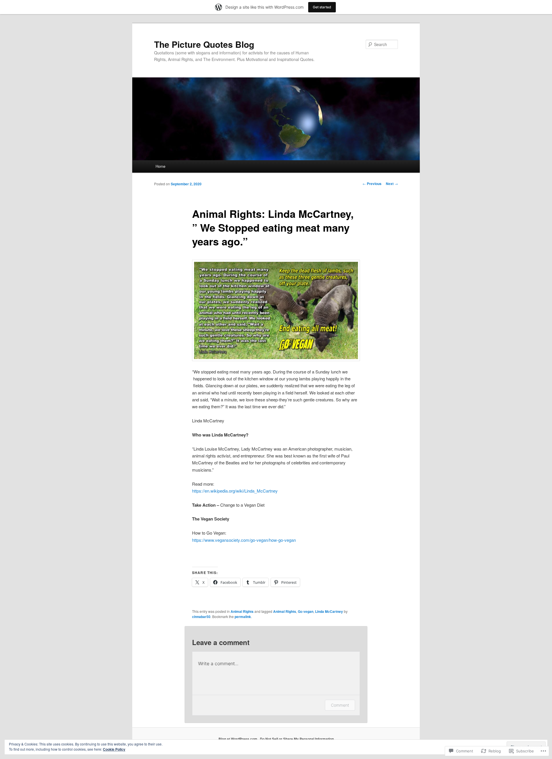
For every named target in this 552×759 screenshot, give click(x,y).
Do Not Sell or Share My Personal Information (297, 738)
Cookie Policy (114, 749)
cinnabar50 (201, 616)
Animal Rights (242, 611)
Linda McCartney (329, 611)
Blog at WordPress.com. (238, 738)
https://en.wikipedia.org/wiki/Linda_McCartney (235, 491)
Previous (372, 183)
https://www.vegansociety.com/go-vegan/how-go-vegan (244, 540)
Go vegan (305, 611)
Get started (322, 7)
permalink (243, 616)
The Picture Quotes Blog (204, 44)
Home (160, 166)
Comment (340, 705)
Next (392, 183)
